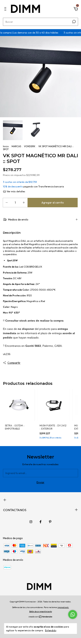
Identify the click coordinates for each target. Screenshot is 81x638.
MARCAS (16, 146)
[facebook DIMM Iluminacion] (40, 521)
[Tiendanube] (40, 617)
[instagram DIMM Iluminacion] (30, 521)
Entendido (50, 630)
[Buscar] (73, 21)
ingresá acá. (63, 607)
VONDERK (29, 146)
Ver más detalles (15, 191)
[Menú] (6, 9)
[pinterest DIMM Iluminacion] (50, 521)
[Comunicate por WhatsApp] (72, 614)
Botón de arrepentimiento (40, 611)
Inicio (6, 146)
